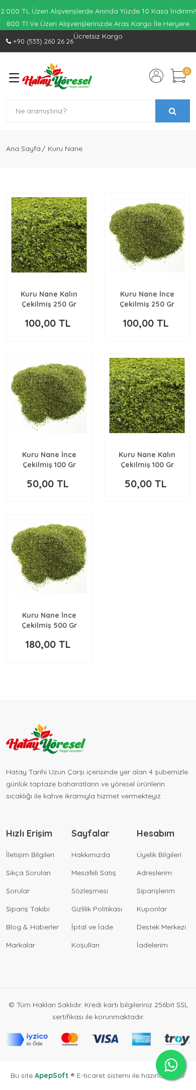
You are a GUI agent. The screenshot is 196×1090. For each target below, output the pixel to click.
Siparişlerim (156, 890)
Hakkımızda (90, 854)
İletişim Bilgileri (30, 854)
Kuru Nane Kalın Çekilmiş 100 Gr (147, 459)
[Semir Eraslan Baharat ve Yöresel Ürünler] (57, 76)
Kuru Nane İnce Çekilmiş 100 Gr (49, 459)
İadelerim (152, 944)
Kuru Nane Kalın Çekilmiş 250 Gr (49, 299)
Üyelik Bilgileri (159, 854)
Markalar (20, 944)
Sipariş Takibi (28, 908)
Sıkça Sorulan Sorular (28, 881)
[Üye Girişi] (156, 76)
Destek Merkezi (161, 926)
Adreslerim (154, 872)
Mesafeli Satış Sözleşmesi (93, 881)
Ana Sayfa (23, 148)
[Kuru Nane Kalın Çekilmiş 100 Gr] (147, 395)
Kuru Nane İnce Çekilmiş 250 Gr (147, 299)
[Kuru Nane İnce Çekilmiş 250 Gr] (147, 234)
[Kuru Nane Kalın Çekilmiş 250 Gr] (49, 234)
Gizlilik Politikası (96, 908)
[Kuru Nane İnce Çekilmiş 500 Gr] (49, 556)
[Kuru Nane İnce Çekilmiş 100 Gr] (49, 395)
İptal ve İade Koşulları (92, 935)
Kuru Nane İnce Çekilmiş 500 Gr (49, 620)
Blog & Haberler (32, 926)
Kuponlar (152, 908)
